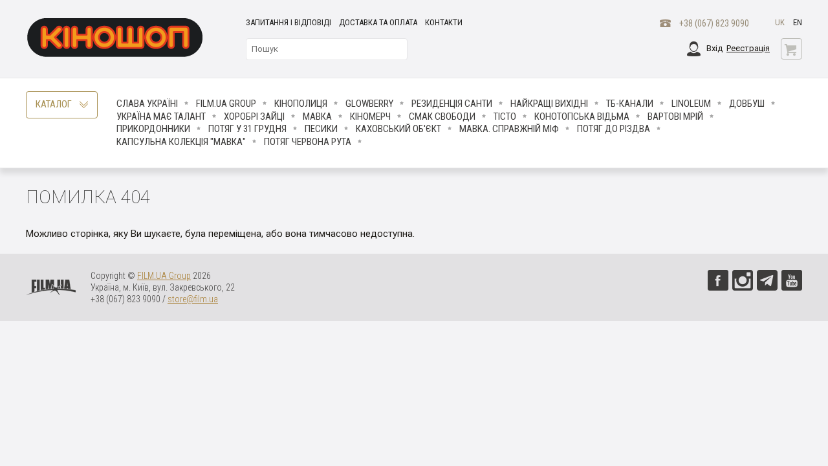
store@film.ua (193, 299)
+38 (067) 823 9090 (714, 23)
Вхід (714, 48)
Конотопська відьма (581, 116)
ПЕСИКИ (321, 129)
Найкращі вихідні (549, 103)
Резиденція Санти (451, 103)
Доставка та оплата (378, 22)
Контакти (444, 22)
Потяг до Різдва (613, 129)
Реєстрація (748, 48)
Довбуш (747, 103)
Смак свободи (442, 116)
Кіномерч (370, 116)
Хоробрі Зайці (254, 116)
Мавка (317, 116)
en (797, 22)
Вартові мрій (675, 116)
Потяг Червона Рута (307, 142)
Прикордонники (153, 129)
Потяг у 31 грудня (247, 129)
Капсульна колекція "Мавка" (181, 142)
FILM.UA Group (226, 103)
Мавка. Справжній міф (509, 129)
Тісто (505, 116)
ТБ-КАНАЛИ (629, 103)
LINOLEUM (691, 103)
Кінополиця (300, 103)
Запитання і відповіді (288, 22)
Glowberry (369, 103)
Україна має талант (161, 116)
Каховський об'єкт (398, 129)
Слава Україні (147, 103)
